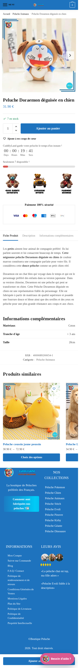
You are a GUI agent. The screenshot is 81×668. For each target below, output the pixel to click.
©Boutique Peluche (39, 639)
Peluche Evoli (53, 509)
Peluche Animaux (21, 14)
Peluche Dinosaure (55, 531)
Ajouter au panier (48, 128)
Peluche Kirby (53, 520)
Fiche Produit (10, 235)
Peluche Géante (53, 525)
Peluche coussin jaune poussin (22, 444)
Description (28, 235)
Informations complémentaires (56, 235)
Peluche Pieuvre (54, 514)
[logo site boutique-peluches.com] (39, 4)
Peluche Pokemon (55, 487)
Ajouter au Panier (39, 661)
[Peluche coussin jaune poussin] (31, 411)
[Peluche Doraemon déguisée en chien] (39, 55)
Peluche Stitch (53, 503)
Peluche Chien (53, 492)
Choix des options (31, 457)
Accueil (6, 14)
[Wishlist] (54, 389)
